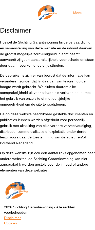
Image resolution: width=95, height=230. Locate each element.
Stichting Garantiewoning (47, 13)
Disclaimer (12, 218)
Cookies (10, 223)
